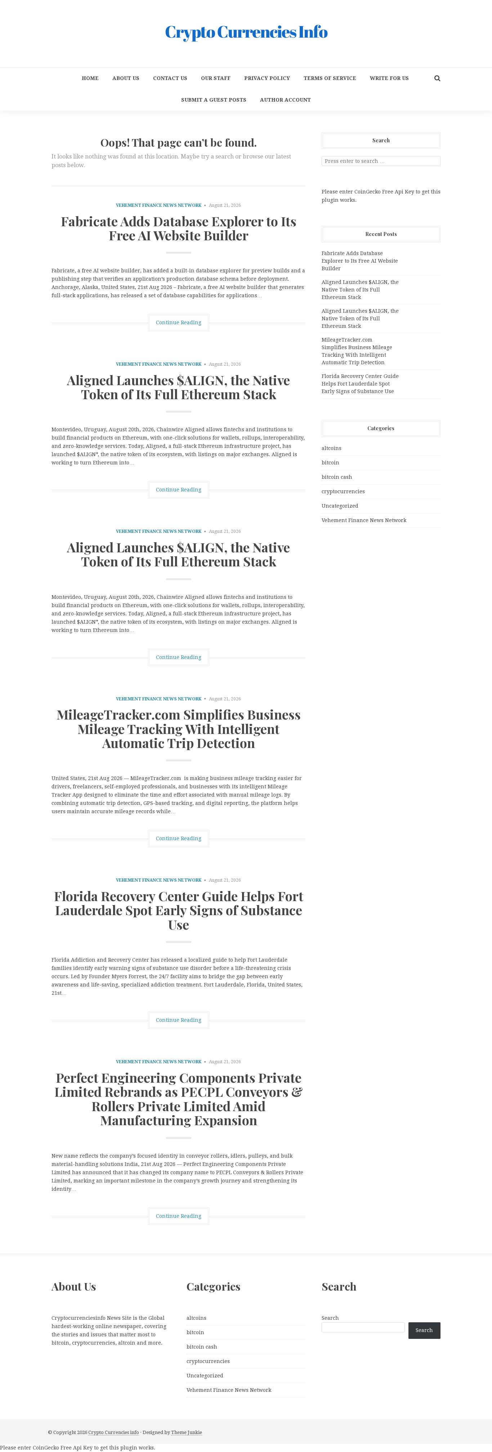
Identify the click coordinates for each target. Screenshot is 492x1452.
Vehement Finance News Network (158, 205)
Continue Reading (178, 322)
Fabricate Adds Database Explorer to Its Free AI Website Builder (178, 228)
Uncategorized (340, 506)
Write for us (389, 78)
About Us (125, 78)
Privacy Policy (267, 78)
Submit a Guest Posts (213, 100)
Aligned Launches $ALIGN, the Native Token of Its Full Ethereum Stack (178, 387)
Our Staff (216, 78)
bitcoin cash (337, 477)
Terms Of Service (330, 78)
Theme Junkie (186, 1432)
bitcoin (330, 463)
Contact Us (170, 78)
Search (330, 1318)
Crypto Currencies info (113, 1432)
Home (90, 78)
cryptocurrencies (343, 491)
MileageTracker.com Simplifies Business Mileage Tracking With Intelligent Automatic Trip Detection (179, 728)
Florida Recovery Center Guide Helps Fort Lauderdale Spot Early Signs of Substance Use (178, 910)
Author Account (285, 100)
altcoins (331, 448)
